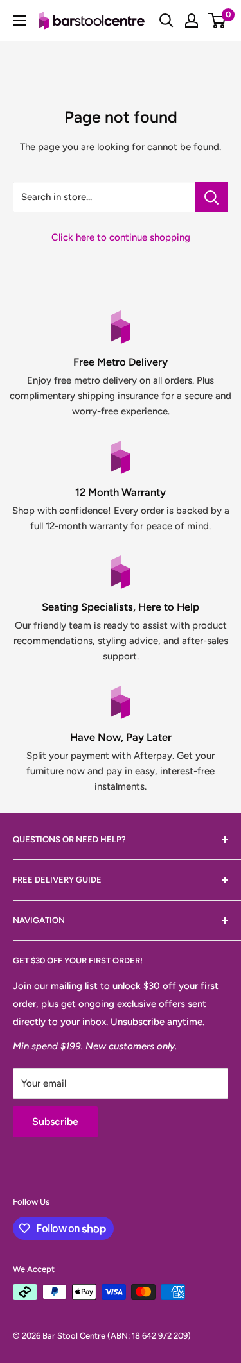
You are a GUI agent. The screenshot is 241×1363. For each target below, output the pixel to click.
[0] (218, 20)
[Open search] (166, 20)
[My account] (191, 20)
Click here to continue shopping (120, 237)
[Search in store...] (211, 197)
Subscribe (55, 1121)
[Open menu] (19, 20)
